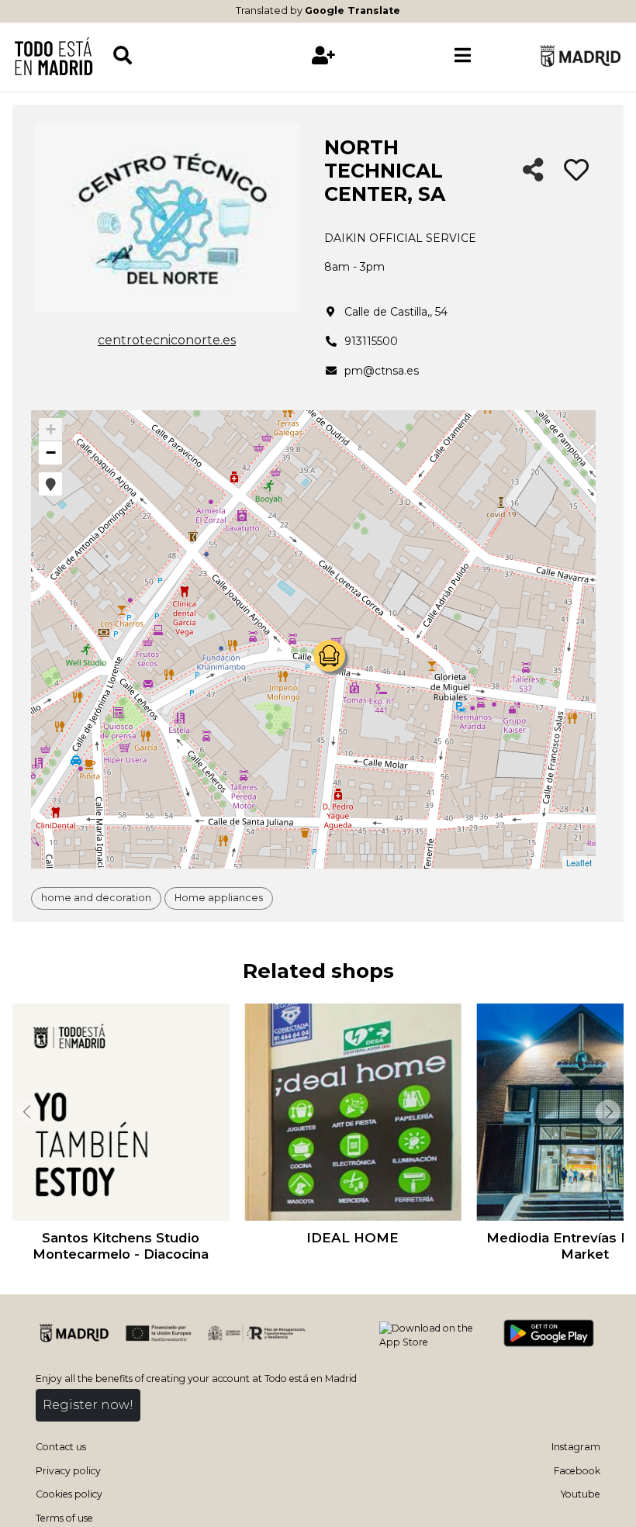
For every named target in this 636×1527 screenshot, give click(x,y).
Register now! (88, 1404)
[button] (50, 484)
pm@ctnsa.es (381, 371)
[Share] (533, 171)
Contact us (61, 1447)
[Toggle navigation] (463, 56)
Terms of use (64, 1518)
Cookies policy (69, 1494)
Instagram (575, 1447)
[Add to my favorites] (576, 170)
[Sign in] (324, 55)
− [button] (51, 452)
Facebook (577, 1471)
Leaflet (579, 862)
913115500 (371, 341)
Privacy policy (68, 1471)
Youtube (580, 1494)
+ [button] (51, 429)
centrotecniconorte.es (167, 340)
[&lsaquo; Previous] (26, 1112)
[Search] (182, 55)
